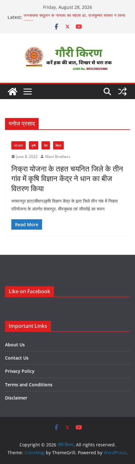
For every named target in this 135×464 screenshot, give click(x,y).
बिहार (58, 145)
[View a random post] (122, 91)
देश (45, 145)
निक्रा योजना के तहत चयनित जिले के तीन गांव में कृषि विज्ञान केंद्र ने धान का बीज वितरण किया (67, 178)
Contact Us (17, 358)
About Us (15, 345)
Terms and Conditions (28, 385)
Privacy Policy (20, 371)
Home (18, 145)
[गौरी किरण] (12, 91)
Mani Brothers (57, 156)
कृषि (33, 145)
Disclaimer (16, 398)
